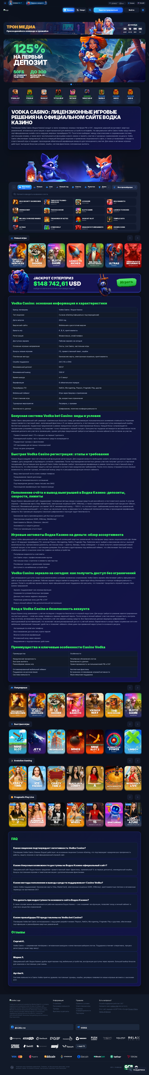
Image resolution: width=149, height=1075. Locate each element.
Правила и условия (82, 1003)
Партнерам (80, 1013)
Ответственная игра (83, 1006)
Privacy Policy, (133, 1009)
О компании (57, 1003)
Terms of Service (105, 1012)
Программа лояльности (61, 1006)
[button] (68, 84)
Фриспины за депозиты (61, 1011)
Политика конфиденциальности (83, 1009)
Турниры (56, 1009)
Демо (21, 261)
